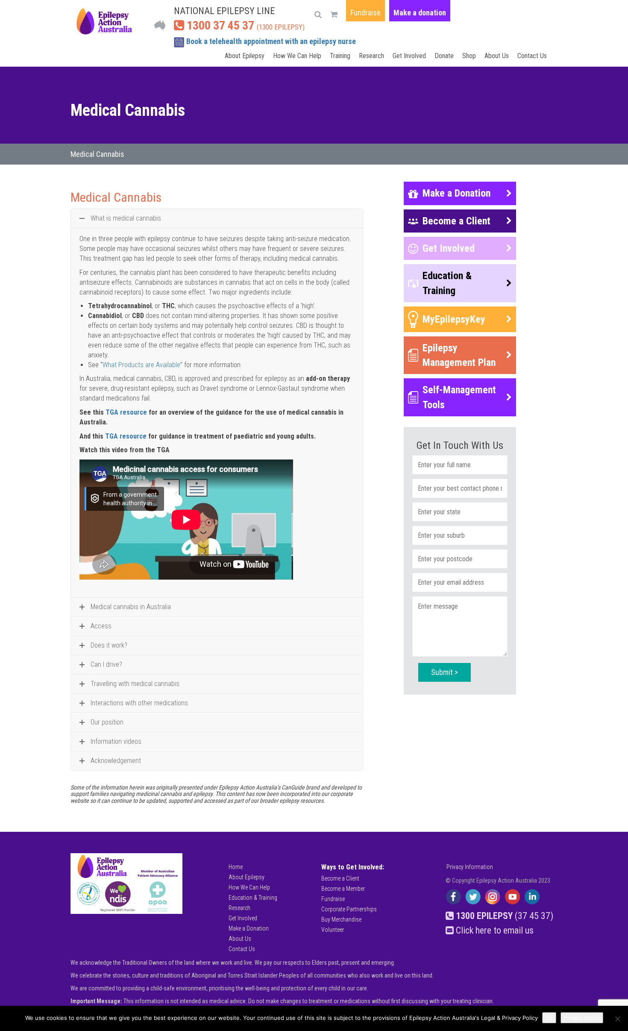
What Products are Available (141, 365)
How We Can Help (297, 56)
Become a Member (343, 888)
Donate (444, 56)
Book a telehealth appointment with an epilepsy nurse (271, 41)
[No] (617, 1018)
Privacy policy (582, 1017)
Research (371, 56)
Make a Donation (249, 928)
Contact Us (532, 56)
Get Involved (409, 56)
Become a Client (340, 878)
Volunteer (332, 929)
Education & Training (253, 897)
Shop (469, 56)
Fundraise (365, 12)
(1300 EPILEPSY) (244, 25)
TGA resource (126, 412)
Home (236, 866)
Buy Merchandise (341, 919)
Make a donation (419, 12)
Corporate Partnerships (349, 909)
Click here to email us (494, 930)
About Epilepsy (244, 56)
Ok (549, 1017)
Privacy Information (469, 866)
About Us (496, 56)
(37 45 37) (504, 915)
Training (340, 56)
